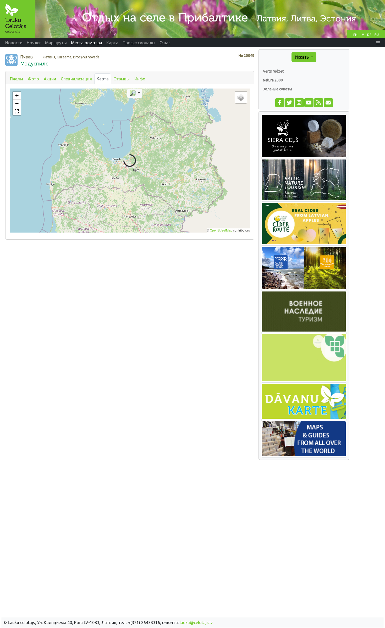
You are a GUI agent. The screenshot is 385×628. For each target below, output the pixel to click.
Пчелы (16, 78)
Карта (103, 78)
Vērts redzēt (273, 71)
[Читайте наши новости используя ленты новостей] (318, 102)
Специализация (76, 78)
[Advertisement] (129, 285)
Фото (33, 78)
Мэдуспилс (34, 63)
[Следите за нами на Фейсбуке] (279, 102)
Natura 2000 (273, 80)
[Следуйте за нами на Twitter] (289, 102)
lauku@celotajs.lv (196, 622)
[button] (378, 43)
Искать (302, 57)
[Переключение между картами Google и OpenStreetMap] (134, 93)
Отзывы (121, 78)
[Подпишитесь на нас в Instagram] (299, 102)
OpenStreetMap (221, 230)
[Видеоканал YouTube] (308, 102)
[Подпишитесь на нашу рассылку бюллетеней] (328, 102)
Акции (50, 78)
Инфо (139, 78)
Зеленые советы (277, 89)
